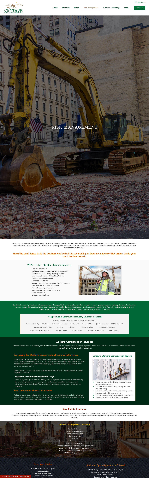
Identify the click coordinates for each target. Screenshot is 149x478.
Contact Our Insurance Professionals (15, 476)
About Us (66, 8)
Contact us (139, 8)
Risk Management (91, 8)
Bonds (76, 8)
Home (55, 8)
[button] (139, 2)
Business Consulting (111, 8)
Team (126, 8)
